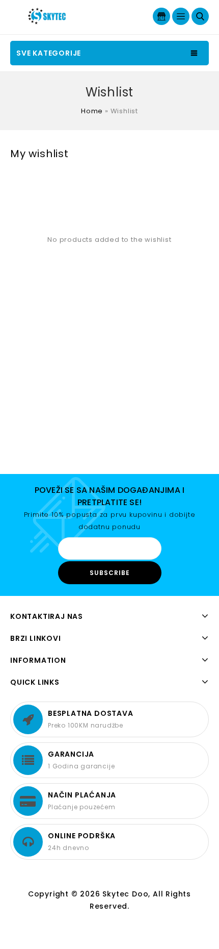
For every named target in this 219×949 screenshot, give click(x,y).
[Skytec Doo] (48, 15)
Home (92, 111)
